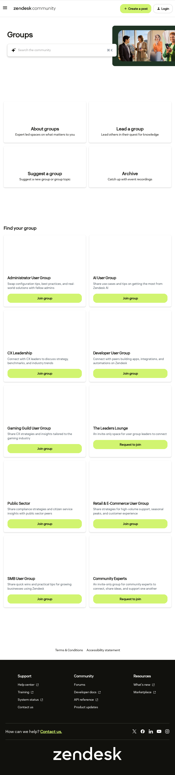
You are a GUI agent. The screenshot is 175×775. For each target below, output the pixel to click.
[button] (5, 9)
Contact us (25, 707)
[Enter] (11, 50)
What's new (142, 685)
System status (28, 700)
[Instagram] (167, 731)
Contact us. (51, 731)
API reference (84, 700)
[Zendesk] (87, 759)
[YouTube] (159, 731)
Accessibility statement (103, 650)
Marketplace (143, 692)
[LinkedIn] (151, 731)
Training (24, 692)
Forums (79, 685)
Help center (26, 685)
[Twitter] (134, 731)
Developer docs (85, 692)
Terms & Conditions (69, 650)
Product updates (86, 707)
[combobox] (62, 50)
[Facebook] (142, 731)
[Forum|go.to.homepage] (34, 8)
